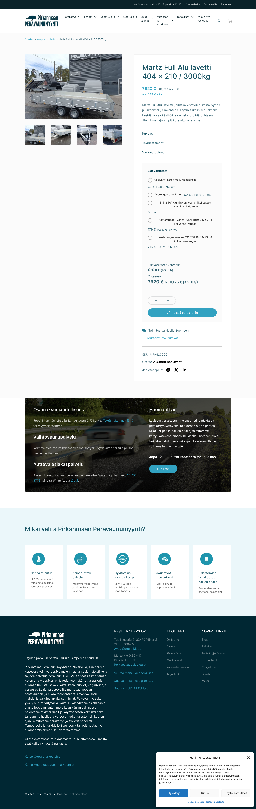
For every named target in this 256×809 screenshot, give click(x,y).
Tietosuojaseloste (194, 801)
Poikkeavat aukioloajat (130, 664)
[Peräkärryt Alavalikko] (79, 17)
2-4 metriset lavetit (167, 362)
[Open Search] (219, 21)
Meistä (206, 681)
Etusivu (29, 39)
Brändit (206, 674)
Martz (52, 39)
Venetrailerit (107, 16)
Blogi (205, 639)
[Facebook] (168, 370)
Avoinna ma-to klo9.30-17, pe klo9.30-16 (157, 4)
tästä (74, 480)
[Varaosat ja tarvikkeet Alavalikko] (172, 21)
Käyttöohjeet (209, 660)
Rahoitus (226, 4)
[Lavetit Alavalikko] (95, 17)
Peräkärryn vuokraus (203, 18)
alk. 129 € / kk (152, 94)
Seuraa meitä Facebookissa (133, 673)
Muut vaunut (145, 18)
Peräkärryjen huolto (213, 653)
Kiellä (205, 793)
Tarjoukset (183, 16)
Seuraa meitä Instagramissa (133, 681)
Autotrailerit (130, 16)
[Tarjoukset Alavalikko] (192, 17)
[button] (248, 758)
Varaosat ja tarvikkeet (163, 20)
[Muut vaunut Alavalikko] (152, 19)
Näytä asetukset (236, 793)
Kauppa (41, 39)
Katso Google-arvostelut (42, 756)
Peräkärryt (70, 16)
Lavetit (88, 16)
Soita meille (210, 4)
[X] (176, 370)
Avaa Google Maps (127, 648)
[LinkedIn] (184, 370)
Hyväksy (174, 793)
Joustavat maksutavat (162, 338)
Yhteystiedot (192, 4)
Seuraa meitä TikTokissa (131, 688)
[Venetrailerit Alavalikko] (118, 17)
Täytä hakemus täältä (118, 420)
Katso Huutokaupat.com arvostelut (49, 764)
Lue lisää (163, 469)
